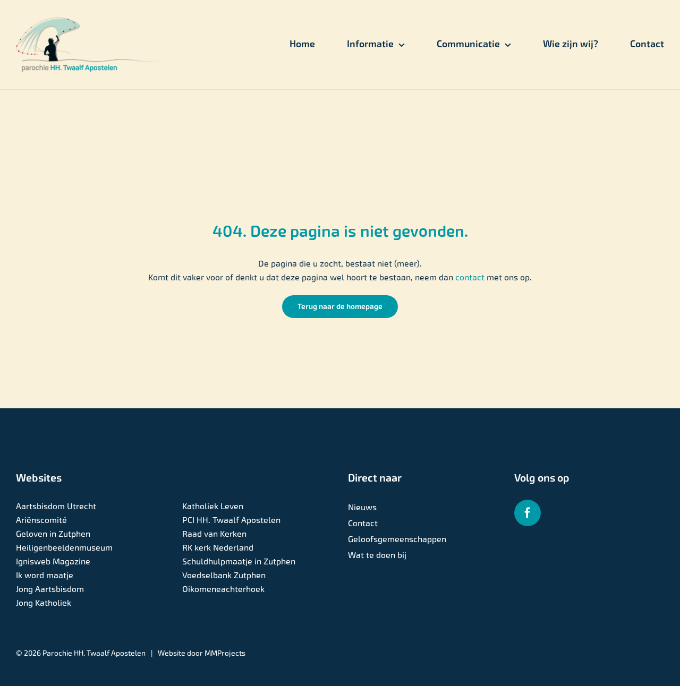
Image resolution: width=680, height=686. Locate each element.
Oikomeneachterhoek (223, 589)
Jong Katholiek (43, 603)
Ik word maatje (44, 575)
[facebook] (527, 513)
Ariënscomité (41, 520)
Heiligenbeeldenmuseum (64, 548)
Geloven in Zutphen (53, 534)
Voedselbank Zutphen (224, 575)
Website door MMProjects (201, 653)
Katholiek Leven (212, 506)
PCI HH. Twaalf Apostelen (231, 520)
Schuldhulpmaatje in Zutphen (238, 561)
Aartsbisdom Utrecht (56, 506)
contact (471, 277)
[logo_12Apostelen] (93, 21)
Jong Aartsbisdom (50, 589)
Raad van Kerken (214, 534)
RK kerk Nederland (217, 548)
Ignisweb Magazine (53, 561)
